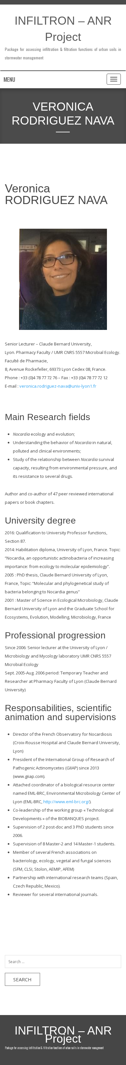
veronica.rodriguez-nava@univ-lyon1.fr (57, 386)
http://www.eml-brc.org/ (66, 802)
